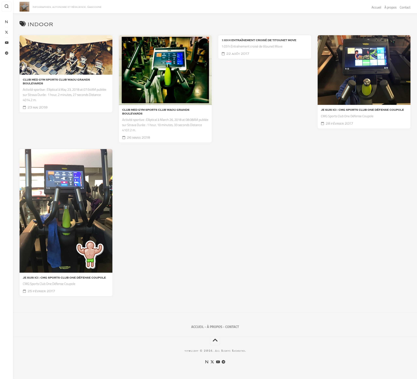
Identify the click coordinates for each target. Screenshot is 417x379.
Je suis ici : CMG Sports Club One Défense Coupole (362, 109)
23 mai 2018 (37, 107)
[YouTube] (6, 42)
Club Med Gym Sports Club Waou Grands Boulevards (56, 81)
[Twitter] (6, 32)
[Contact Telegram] (6, 53)
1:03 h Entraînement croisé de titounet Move (259, 40)
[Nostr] (6, 21)
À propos (390, 7)
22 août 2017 (237, 54)
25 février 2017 (41, 291)
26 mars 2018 (138, 137)
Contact (405, 7)
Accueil (376, 7)
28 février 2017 (339, 123)
